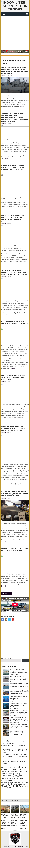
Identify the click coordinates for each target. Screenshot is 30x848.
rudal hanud (3, 784)
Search (25, 660)
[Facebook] (2, 619)
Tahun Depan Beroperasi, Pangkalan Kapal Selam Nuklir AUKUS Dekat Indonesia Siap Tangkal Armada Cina (19, 685)
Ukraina (8, 788)
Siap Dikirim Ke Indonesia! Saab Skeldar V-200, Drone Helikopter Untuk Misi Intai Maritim (14, 494)
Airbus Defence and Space (7, 767)
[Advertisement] (15, 32)
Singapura (19, 784)
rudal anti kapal (24, 782)
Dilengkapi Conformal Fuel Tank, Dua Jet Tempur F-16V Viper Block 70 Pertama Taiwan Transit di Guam (15, 751)
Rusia (9, 784)
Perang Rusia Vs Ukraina (15, 780)
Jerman (18, 773)
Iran (7, 773)
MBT (18, 778)
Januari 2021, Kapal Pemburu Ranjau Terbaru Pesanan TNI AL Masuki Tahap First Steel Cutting (15, 272)
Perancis (4, 780)
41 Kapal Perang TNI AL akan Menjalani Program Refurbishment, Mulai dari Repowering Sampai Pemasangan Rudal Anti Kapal (14, 117)
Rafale (19, 782)
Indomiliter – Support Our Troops (17, 846)
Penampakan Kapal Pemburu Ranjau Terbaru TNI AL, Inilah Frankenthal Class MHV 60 (13, 168)
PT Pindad (14, 782)
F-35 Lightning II (15, 771)
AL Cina (15, 767)
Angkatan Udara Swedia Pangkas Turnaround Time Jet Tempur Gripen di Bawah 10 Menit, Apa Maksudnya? (19, 726)
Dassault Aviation (20, 769)
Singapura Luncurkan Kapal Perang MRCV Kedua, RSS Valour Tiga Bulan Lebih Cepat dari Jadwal (19, 691)
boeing (9, 769)
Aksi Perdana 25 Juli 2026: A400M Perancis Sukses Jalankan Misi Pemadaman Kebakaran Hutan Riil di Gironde (16, 761)
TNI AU (18, 786)
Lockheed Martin (6, 778)
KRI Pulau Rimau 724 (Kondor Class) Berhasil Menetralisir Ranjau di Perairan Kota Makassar (13, 218)
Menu (4, 14)
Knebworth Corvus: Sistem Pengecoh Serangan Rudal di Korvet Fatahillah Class (13, 428)
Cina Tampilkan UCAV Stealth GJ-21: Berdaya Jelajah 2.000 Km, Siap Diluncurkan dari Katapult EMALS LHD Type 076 (15, 741)
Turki (26, 786)
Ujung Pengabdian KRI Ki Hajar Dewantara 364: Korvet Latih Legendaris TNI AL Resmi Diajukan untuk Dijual (14, 70)
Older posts (7, 593)
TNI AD (4, 786)
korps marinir (5, 777)
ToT (23, 786)
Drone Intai (26, 769)
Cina (14, 769)
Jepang (14, 773)
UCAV (2, 788)
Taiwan (24, 784)
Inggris (3, 773)
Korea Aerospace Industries (6, 775)
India (25, 771)
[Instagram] (6, 619)
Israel (10, 773)
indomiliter (3, 75)
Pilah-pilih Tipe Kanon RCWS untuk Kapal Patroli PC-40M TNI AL (15, 323)
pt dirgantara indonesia (6, 782)
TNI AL (11, 786)
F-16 (9, 771)
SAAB (14, 784)
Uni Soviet (14, 788)
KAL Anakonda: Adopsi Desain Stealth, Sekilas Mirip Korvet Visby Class (13, 377)
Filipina (21, 771)
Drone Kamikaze (4, 771)
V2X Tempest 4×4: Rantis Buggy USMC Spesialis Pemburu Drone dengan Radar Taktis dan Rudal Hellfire (15, 756)
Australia (4, 769)
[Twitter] (9, 619)
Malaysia (14, 778)
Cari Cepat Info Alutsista (7, 658)
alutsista (22, 767)
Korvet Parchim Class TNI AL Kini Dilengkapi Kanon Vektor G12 (14, 550)
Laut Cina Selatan (15, 777)
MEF (21, 778)
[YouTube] (13, 619)
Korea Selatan (18, 775)
